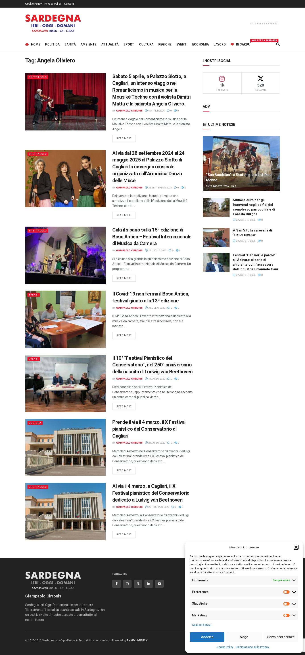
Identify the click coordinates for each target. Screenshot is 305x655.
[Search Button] (278, 44)
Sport (128, 44)
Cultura (146, 44)
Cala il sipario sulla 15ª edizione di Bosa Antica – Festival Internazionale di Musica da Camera (152, 236)
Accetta (207, 637)
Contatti (69, 3)
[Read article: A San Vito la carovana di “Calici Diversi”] (216, 237)
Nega (244, 637)
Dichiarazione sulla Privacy (252, 647)
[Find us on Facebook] (116, 584)
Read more (126, 138)
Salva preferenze (281, 637)
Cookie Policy (225, 647)
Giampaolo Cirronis (129, 110)
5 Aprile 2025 (156, 110)
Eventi (181, 44)
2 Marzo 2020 (156, 442)
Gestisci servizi (201, 624)
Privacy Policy (52, 3)
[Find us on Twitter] (138, 584)
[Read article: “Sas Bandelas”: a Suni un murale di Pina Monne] (241, 163)
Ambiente (88, 44)
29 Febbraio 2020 (158, 507)
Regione (164, 44)
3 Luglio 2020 (156, 307)
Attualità (110, 44)
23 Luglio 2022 (157, 250)
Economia (200, 44)
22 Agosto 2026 (219, 186)
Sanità (70, 44)
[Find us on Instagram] (127, 584)
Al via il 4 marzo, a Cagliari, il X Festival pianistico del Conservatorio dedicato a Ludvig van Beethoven (151, 493)
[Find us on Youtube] (159, 584)
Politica (52, 44)
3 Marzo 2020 (156, 378)
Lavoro (220, 44)
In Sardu (243, 43)
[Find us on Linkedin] (148, 584)
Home (35, 44)
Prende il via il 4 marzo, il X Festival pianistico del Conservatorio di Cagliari (149, 429)
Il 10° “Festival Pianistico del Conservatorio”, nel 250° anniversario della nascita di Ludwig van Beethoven (152, 365)
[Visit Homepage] (53, 23)
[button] (296, 547)
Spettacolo (38, 77)
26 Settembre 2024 (160, 187)
